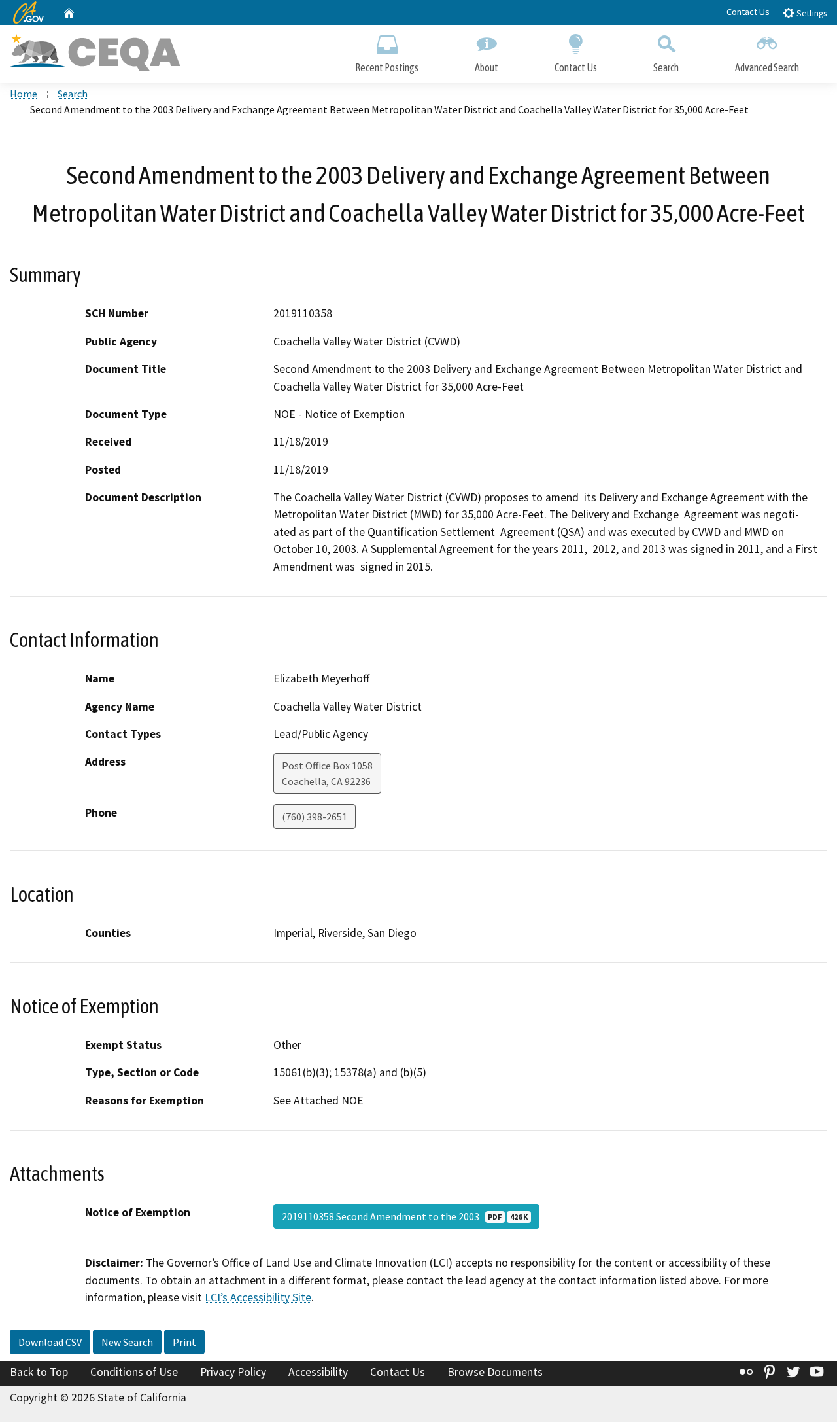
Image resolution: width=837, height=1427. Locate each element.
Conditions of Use (134, 1372)
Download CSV (50, 1341)
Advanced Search (767, 67)
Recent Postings (386, 67)
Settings (810, 13)
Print (184, 1341)
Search (666, 67)
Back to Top (39, 1372)
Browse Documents (495, 1372)
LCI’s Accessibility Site (258, 1297)
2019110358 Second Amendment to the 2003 (405, 1216)
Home (23, 93)
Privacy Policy (233, 1372)
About (486, 67)
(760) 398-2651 (314, 816)
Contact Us (748, 12)
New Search (127, 1341)
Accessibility (318, 1372)
